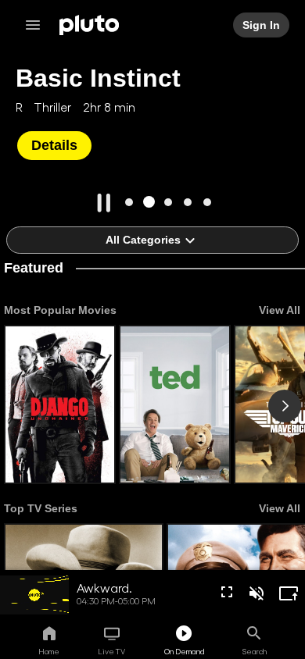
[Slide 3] (168, 202)
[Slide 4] (188, 202)
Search (254, 651)
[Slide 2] (149, 202)
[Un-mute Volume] (256, 593)
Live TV (111, 651)
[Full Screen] (226, 591)
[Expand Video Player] (288, 593)
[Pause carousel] (104, 203)
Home (48, 651)
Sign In (261, 25)
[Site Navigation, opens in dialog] (37, 25)
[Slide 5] (207, 202)
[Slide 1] (129, 202)
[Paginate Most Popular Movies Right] (284, 406)
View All (279, 310)
